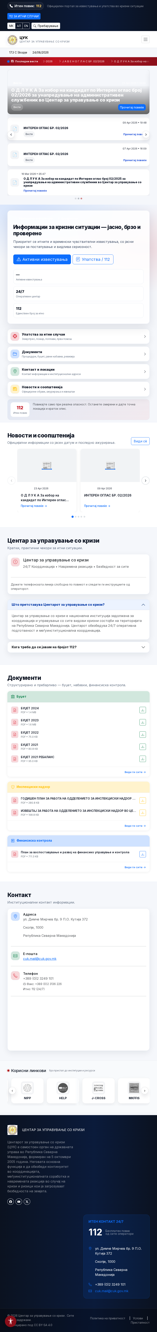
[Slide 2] (75, 435)
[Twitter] (27, 1120)
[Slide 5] (84, 435)
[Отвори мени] (145, 39)
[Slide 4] (81, 435)
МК (11, 26)
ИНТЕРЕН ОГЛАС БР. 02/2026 (107, 414)
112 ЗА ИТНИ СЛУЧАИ (24, 16)
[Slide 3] (78, 435)
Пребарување (47, 26)
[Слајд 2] (78, 117)
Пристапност (140, 1241)
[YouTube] (19, 1120)
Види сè (140, 360)
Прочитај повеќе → (34, 424)
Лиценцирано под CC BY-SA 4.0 (29, 1243)
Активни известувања (44, 178)
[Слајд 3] (81, 117)
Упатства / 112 (96, 178)
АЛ (19, 26)
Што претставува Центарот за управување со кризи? (58, 523)
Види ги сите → (135, 690)
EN (26, 26)
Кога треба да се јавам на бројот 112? (44, 566)
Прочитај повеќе (132, 107)
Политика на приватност (107, 1237)
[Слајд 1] (75, 117)
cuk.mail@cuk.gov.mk (39, 877)
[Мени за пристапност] (10, 1321)
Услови (138, 1237)
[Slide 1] (73, 435)
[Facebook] (10, 1120)
